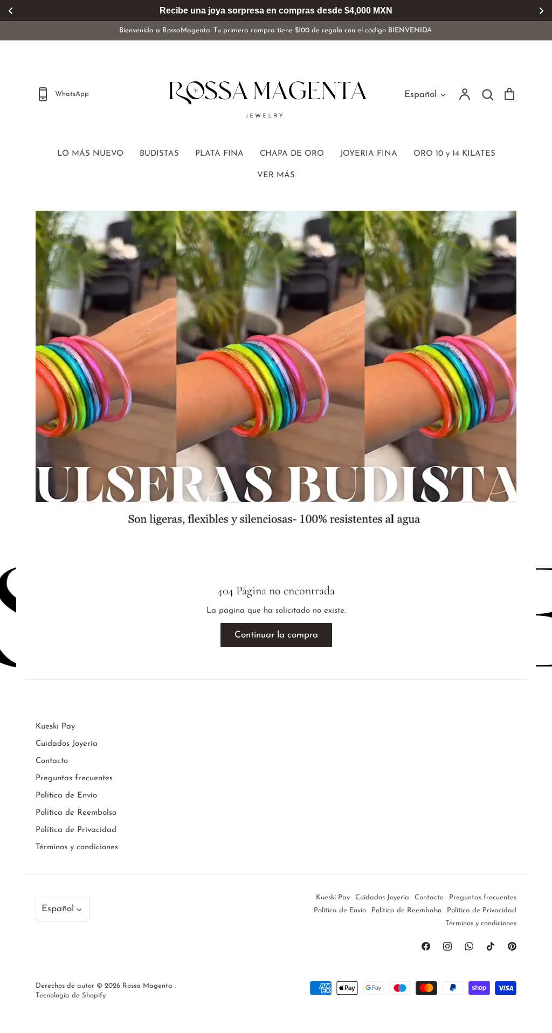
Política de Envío (66, 796)
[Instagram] (447, 946)
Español (420, 94)
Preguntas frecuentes (74, 778)
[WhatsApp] (469, 946)
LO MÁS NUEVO (90, 154)
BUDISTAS (159, 154)
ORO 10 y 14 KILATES (454, 154)
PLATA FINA (219, 154)
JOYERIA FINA (368, 154)
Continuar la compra (276, 635)
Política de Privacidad (76, 830)
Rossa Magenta (148, 985)
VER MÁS (276, 175)
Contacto (52, 761)
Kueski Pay (55, 727)
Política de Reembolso (76, 813)
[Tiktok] (490, 946)
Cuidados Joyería (67, 744)
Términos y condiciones (77, 847)
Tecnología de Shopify (71, 995)
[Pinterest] (512, 946)
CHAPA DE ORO (292, 154)
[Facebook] (426, 946)
